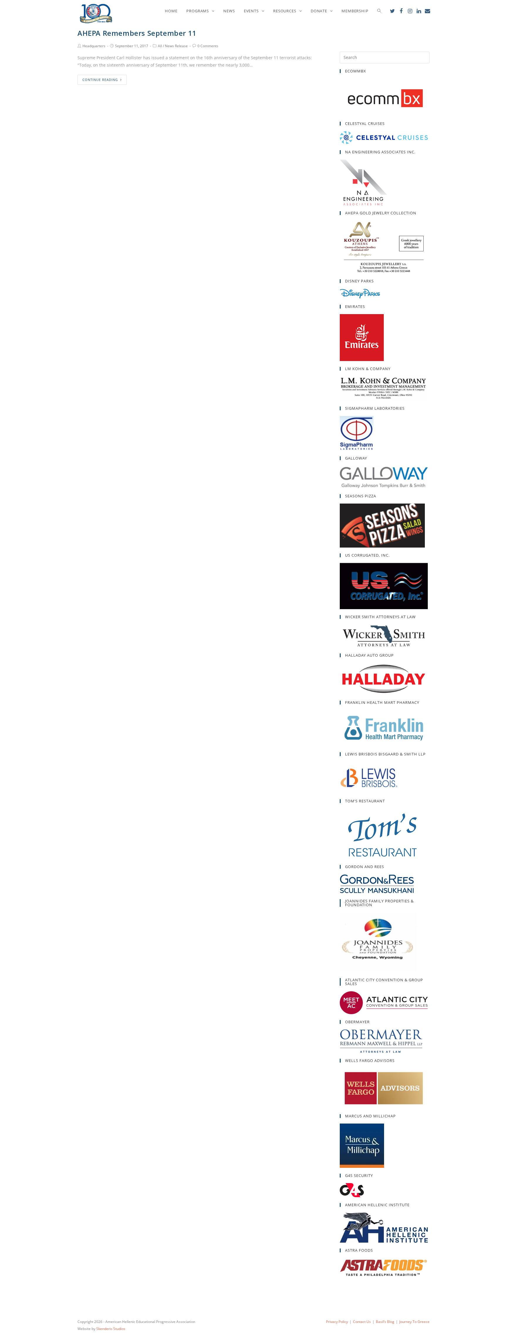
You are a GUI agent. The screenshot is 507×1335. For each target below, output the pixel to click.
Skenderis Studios (110, 1328)
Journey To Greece (414, 1321)
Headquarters (93, 45)
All (160, 45)
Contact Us (362, 1321)
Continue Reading (100, 79)
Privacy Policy (337, 1321)
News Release (176, 45)
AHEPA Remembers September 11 (137, 33)
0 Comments (207, 45)
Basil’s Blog (385, 1321)
